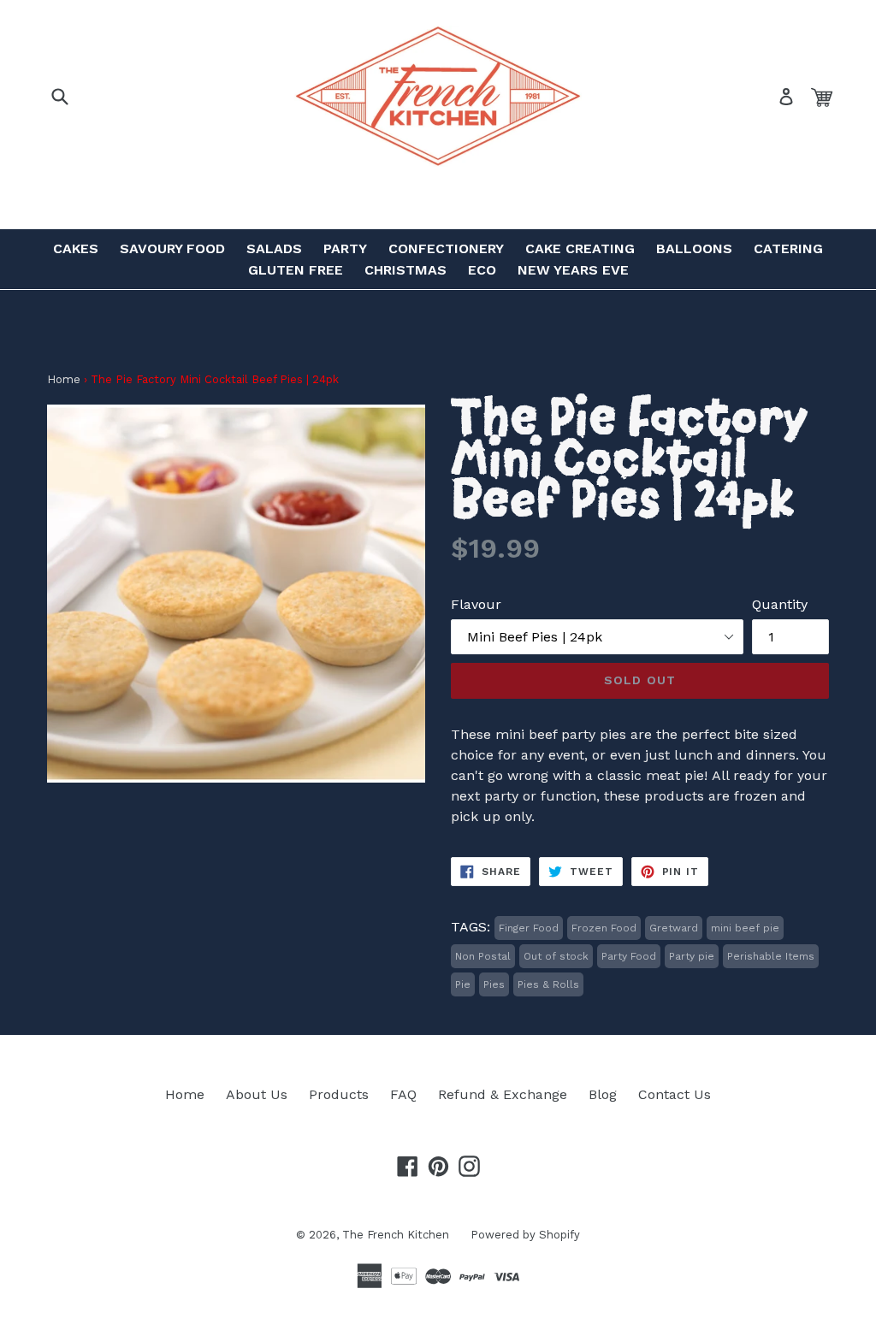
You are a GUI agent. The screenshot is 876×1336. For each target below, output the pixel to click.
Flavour (476, 604)
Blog (603, 1094)
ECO (482, 270)
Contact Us (674, 1094)
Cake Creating (580, 248)
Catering (788, 248)
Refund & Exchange (502, 1094)
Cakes (75, 248)
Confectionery (446, 248)
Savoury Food (172, 248)
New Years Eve (573, 270)
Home (63, 379)
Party (345, 248)
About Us (256, 1094)
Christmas (405, 270)
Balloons (694, 248)
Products (339, 1094)
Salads (274, 248)
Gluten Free (295, 270)
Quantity (780, 604)
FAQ (403, 1094)
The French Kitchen (395, 1234)
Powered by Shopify (525, 1234)
